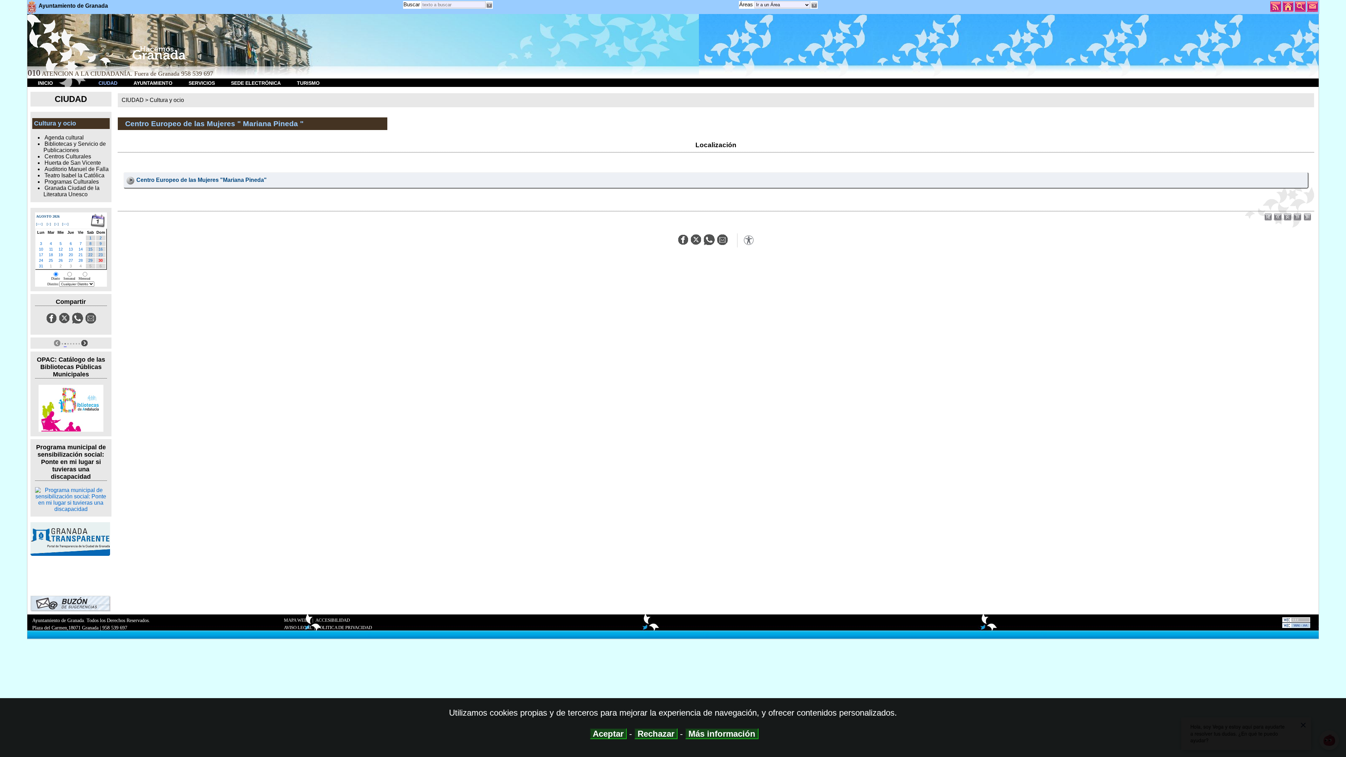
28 (81, 260)
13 (71, 249)
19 (61, 255)
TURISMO (308, 83)
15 (90, 249)
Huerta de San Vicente (73, 163)
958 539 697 (114, 627)
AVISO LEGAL (298, 627)
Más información (722, 733)
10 (41, 249)
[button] (813, 5)
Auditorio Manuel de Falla (77, 169)
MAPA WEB (295, 620)
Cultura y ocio (167, 100)
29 (90, 260)
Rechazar (656, 733)
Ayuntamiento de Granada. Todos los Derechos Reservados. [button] (91, 624)
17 (41, 255)
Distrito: (53, 284)
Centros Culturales (68, 156)
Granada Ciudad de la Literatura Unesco (71, 191)
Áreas (746, 4)
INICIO (45, 83)
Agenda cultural (64, 138)
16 (100, 249)
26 (61, 260)
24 (41, 260)
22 (90, 255)
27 (71, 260)
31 (41, 266)
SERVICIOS (202, 83)
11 (51, 249)
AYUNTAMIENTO (153, 83)
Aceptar (608, 733)
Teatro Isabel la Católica (74, 175)
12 (61, 249)
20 (71, 255)
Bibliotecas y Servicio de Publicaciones (74, 147)
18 (51, 255)
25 (51, 260)
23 (100, 255)
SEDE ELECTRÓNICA (256, 83)
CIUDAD (107, 83)
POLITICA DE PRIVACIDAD (344, 627)
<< (39, 224)
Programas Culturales (72, 182)
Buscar (411, 4)
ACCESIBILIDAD (332, 620)
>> (65, 224)
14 (81, 249)
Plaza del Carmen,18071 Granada (65, 627)
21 (81, 255)
